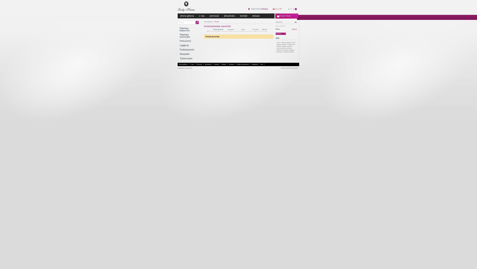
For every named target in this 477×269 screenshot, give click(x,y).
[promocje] (214, 16)
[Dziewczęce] (186, 58)
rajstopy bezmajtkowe (283, 50)
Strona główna (208, 21)
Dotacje (223, 64)
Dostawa (231, 64)
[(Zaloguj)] (264, 9)
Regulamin (255, 64)
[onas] (202, 16)
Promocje (199, 64)
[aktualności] (229, 16)
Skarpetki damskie (289, 52)
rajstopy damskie (286, 42)
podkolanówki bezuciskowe (284, 48)
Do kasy (290, 33)
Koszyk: (282, 16)
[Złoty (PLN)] (296, 9)
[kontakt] (243, 16)
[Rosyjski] (278, 9)
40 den (279, 42)
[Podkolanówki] (186, 50)
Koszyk (279, 22)
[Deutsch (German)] (281, 9)
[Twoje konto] (256, 9)
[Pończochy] (185, 41)
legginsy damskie (281, 44)
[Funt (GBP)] (293, 9)
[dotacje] (256, 16)
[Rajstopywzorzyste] (184, 36)
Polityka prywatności (243, 64)
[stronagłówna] (187, 16)
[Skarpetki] (184, 54)
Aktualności (208, 64)
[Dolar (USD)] (289, 9)
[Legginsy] (184, 45)
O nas (192, 64)
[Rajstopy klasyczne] (184, 29)
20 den (293, 42)
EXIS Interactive (293, 68)
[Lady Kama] (194, 6)
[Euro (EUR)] (291, 9)
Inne (262, 64)
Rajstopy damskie (287, 46)
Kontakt (216, 64)
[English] (276, 9)
